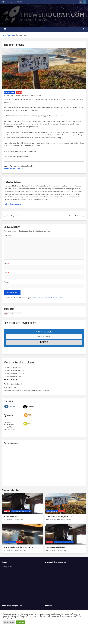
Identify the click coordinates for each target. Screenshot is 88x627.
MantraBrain (59, 624)
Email (6, 273)
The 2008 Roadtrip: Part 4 (13, 384)
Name (6, 264)
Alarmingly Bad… (74, 216)
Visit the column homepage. (14, 169)
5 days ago (9, 550)
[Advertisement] (44, 466)
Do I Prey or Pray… (14, 216)
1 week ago (52, 550)
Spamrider (20, 519)
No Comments (38, 95)
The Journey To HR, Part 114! (14, 370)
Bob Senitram (21, 550)
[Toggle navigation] (5, 29)
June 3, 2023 (10, 95)
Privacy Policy (7, 567)
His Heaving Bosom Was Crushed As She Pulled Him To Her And (26, 390)
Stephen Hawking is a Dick (58, 547)
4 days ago (52, 519)
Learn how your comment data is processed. (48, 298)
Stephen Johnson (24, 95)
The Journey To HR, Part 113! (14, 374)
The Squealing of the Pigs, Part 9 (18, 547)
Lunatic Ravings (9, 92)
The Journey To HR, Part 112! (14, 377)
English (10, 313)
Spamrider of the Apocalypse (20, 511)
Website (6, 282)
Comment (8, 235)
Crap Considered (9, 542)
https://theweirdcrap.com (14, 204)
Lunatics (19, 92)
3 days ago (9, 519)
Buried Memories (11, 516)
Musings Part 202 (10, 387)
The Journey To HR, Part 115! (14, 367)
